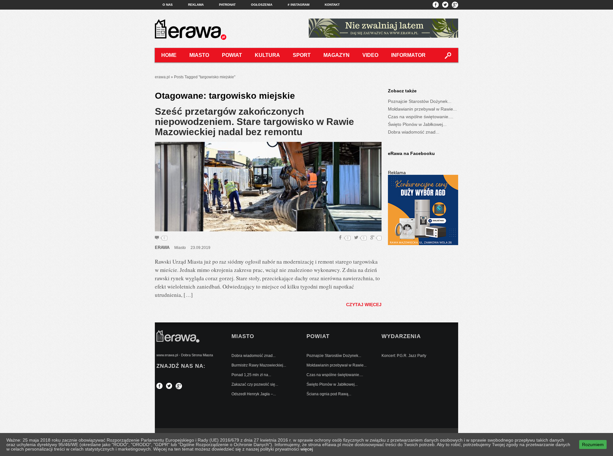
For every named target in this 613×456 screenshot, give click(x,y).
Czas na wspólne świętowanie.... (420, 116)
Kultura (267, 55)
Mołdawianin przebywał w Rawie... (422, 109)
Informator (408, 55)
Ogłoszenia (261, 4)
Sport (302, 55)
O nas (168, 4)
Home (169, 55)
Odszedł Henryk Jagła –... (253, 394)
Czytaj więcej (364, 304)
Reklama (196, 4)
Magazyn (336, 55)
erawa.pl (162, 77)
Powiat (232, 55)
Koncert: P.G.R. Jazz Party (404, 355)
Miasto (199, 55)
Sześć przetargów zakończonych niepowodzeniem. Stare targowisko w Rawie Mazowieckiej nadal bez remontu (254, 121)
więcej (306, 449)
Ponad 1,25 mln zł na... (251, 375)
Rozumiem (593, 444)
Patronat (227, 4)
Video (370, 55)
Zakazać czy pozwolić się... (254, 384)
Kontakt (332, 4)
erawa (162, 247)
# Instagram (298, 4)
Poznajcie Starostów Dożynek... (419, 101)
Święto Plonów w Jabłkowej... (417, 124)
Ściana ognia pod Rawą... (328, 394)
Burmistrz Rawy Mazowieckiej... (258, 365)
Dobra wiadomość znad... (413, 132)
